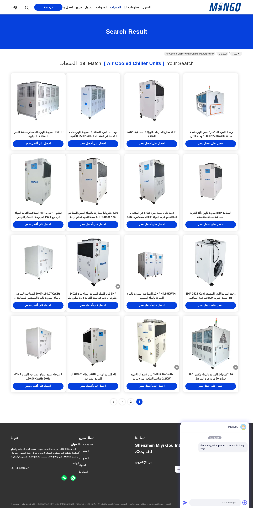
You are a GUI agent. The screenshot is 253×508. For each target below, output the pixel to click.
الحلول (89, 7)
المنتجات (115, 7)
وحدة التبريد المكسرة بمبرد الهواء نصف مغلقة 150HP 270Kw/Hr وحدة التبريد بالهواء (211, 136)
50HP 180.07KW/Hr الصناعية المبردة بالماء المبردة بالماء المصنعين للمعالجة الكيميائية (38, 297)
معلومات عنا (132, 7)
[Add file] (244, 502)
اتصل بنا (67, 7)
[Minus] (185, 427)
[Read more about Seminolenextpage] (122, 402)
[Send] (185, 502)
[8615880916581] (73, 478)
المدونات (101, 7)
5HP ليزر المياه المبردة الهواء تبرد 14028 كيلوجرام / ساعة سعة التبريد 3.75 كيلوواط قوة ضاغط (93, 297)
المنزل (146, 7)
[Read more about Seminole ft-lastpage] (113, 402)
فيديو (79, 7)
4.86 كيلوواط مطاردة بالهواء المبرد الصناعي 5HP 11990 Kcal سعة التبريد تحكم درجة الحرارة (93, 217)
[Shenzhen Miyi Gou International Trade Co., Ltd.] (226, 7)
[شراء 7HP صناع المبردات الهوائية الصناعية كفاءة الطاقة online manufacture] (152, 100)
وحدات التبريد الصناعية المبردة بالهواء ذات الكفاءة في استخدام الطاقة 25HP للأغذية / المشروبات (93, 136)
